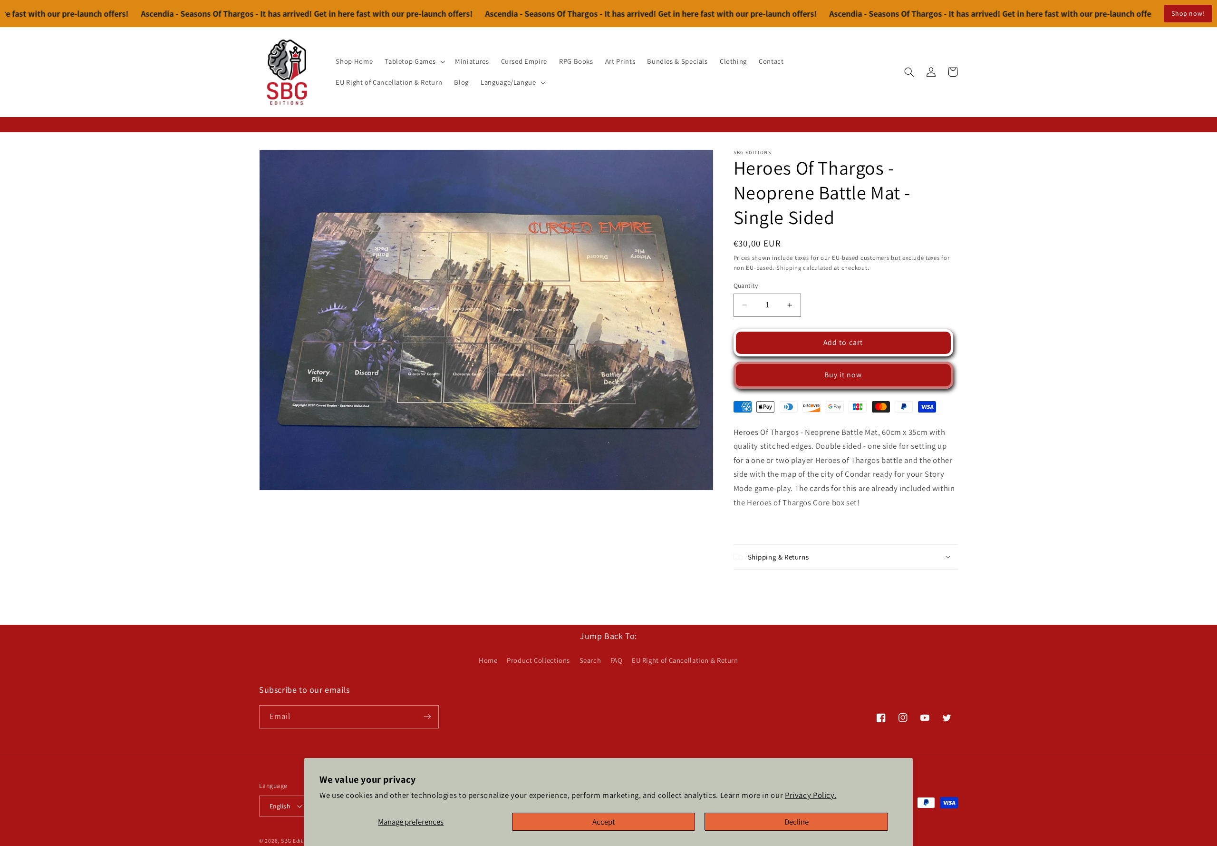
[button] (414, 61)
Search (590, 660)
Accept (603, 821)
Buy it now (843, 375)
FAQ (616, 660)
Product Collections (538, 660)
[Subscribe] (427, 716)
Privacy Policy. (810, 795)
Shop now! (1188, 13)
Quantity (746, 285)
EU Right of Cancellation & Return (685, 660)
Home (488, 660)
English (280, 806)
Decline (796, 821)
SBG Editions (297, 840)
